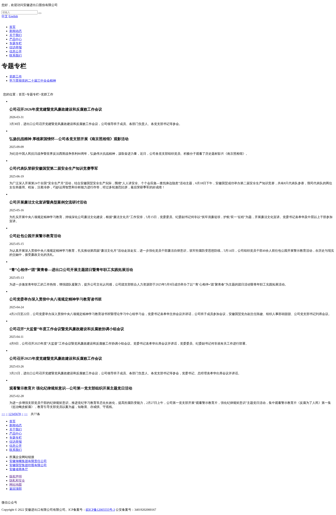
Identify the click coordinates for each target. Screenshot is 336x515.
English (13, 16)
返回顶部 (15, 488)
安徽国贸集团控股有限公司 (28, 465)
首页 (12, 27)
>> (26, 414)
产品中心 (15, 39)
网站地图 (15, 484)
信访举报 (15, 47)
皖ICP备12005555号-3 (100, 509)
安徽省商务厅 (18, 469)
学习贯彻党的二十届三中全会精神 (32, 80)
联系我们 (15, 55)
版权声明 (15, 476)
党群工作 (15, 76)
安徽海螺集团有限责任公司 (28, 461)
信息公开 (15, 51)
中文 (5, 16)
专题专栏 (15, 43)
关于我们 (15, 35)
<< (3, 414)
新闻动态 (15, 31)
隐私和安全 (17, 480)
